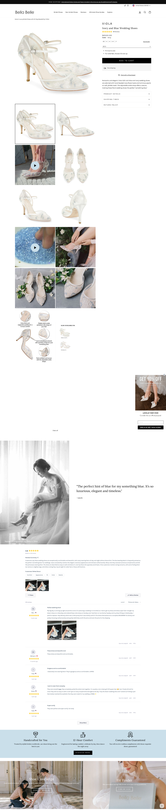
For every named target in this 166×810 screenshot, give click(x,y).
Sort (123, 602)
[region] (37, 585)
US (104, 41)
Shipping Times (111, 99)
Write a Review (135, 595)
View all (55, 430)
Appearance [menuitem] (39, 575)
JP (116, 41)
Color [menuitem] (53, 575)
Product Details (112, 94)
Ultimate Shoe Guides (96, 12)
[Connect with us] (41, 785)
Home (16, 19)
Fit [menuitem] (47, 575)
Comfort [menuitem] (29, 575)
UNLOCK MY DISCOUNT (150, 427)
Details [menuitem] (61, 575)
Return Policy (111, 105)
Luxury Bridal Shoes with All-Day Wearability (32, 19)
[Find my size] (124, 785)
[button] (111, 32)
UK (109, 41)
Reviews (83, 12)
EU (106, 41)
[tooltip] (38, 557)
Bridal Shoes (58, 12)
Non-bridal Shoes (72, 12)
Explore (109, 12)
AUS (113, 41)
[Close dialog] (164, 375)
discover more (83, 752)
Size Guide (146, 41)
